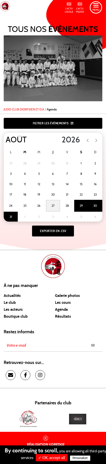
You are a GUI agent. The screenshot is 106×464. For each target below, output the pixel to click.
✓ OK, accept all (51, 458)
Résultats (63, 316)
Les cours (63, 303)
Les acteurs (13, 309)
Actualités (12, 296)
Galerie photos (67, 296)
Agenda (61, 309)
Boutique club (16, 316)
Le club (10, 303)
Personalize (80, 458)
